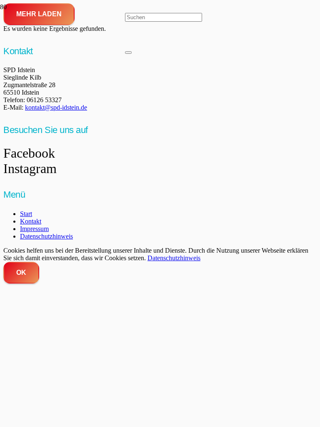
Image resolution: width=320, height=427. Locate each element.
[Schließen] (128, 52)
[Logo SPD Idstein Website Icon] (62, 144)
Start (26, 213)
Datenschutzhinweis (46, 236)
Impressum (34, 228)
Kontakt (30, 221)
